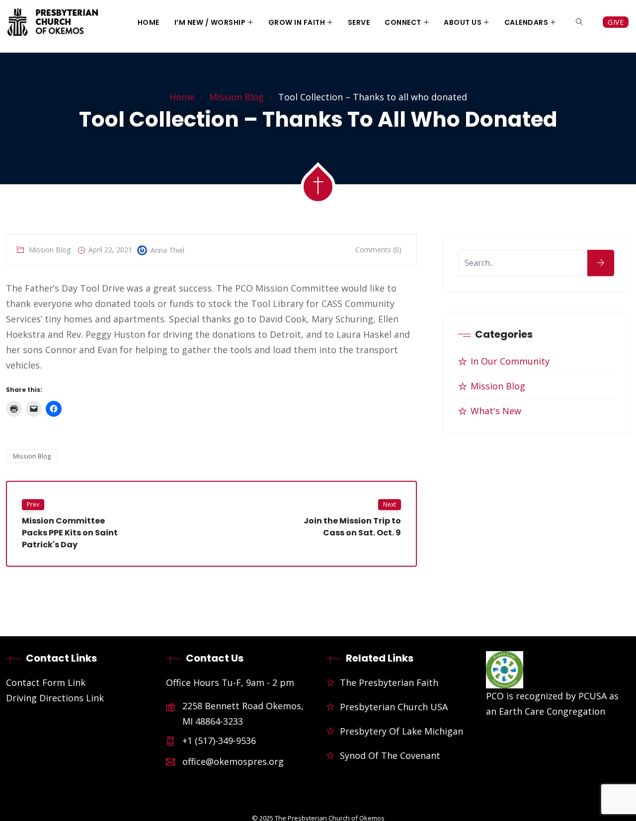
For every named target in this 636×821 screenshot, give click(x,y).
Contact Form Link (45, 682)
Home (148, 22)
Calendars (526, 22)
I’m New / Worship (210, 22)
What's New (496, 411)
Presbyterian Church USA (394, 707)
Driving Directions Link (55, 698)
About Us (462, 22)
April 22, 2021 (110, 249)
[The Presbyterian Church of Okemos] (52, 23)
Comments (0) (378, 249)
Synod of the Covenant (390, 755)
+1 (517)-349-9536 (219, 740)
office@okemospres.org (233, 761)
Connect (403, 22)
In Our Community (510, 361)
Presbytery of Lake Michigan (401, 731)
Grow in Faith (296, 22)
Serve (359, 22)
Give (616, 22)
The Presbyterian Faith (389, 682)
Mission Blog (236, 97)
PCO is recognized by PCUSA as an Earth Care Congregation (552, 703)
